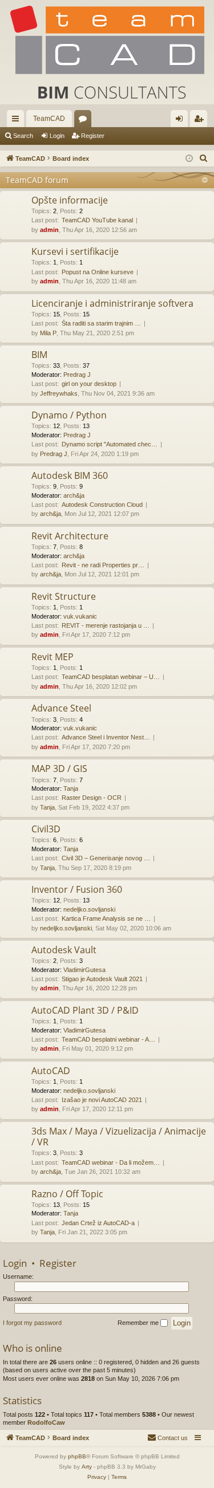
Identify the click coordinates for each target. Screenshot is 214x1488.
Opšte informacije (69, 200)
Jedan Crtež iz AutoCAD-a (98, 1222)
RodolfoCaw (46, 1422)
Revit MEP (52, 657)
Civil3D (45, 829)
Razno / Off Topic (67, 1194)
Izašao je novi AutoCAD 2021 (102, 1099)
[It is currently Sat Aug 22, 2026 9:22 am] (189, 158)
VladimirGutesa (84, 969)
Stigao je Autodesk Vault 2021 (102, 978)
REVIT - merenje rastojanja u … (106, 625)
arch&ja (73, 495)
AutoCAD (50, 1070)
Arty (87, 1466)
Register (92, 135)
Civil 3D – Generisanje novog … (106, 858)
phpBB (77, 1456)
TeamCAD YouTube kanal (97, 220)
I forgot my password (32, 1322)
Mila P (48, 333)
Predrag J (77, 374)
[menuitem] (204, 158)
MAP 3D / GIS (59, 768)
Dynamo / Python (69, 415)
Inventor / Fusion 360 (76, 889)
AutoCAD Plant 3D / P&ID (85, 1010)
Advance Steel (61, 708)
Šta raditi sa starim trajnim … (101, 323)
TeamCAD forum (37, 179)
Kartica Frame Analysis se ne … (106, 918)
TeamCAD (49, 119)
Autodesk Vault (63, 950)
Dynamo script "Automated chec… (110, 444)
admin (49, 229)
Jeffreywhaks (59, 393)
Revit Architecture (69, 536)
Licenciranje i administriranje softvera (112, 303)
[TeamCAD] (107, 52)
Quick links (17, 121)
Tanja (70, 788)
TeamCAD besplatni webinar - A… (108, 1039)
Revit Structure (63, 596)
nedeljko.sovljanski (89, 909)
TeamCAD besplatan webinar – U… (111, 676)
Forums (85, 121)
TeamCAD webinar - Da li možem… (111, 1162)
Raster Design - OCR (92, 797)
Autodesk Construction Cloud (102, 504)
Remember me (139, 1322)
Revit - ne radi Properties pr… (103, 565)
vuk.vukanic (80, 616)
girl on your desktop (89, 383)
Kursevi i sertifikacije (75, 251)
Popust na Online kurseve (98, 272)
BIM (39, 354)
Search (23, 135)
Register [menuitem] (201, 121)
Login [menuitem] (181, 121)
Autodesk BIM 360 (69, 475)
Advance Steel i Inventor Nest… (106, 737)
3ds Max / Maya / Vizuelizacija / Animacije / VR (118, 1136)
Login (57, 135)
